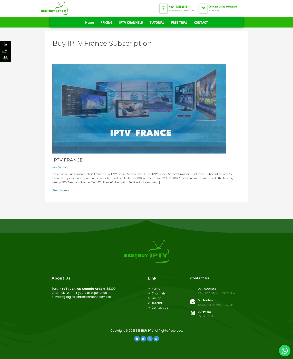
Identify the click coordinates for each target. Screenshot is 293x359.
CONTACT (201, 22)
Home (89, 22)
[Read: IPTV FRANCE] (139, 108)
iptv (54, 167)
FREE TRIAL (179, 22)
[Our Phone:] (192, 313)
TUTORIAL (157, 22)
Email (5, 59)
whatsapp (25, 51)
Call (5, 45)
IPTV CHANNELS (131, 22)
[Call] (5, 43)
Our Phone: (205, 311)
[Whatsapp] (5, 50)
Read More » (60, 190)
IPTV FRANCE (67, 160)
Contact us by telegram (223, 6)
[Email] (5, 57)
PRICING (106, 22)
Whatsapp (5, 52)
